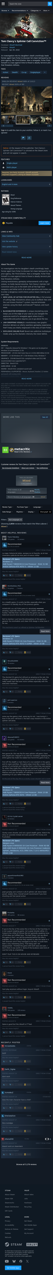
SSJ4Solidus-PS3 (14, 586)
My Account (29, 1233)
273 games (11, 539)
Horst (10, 973)
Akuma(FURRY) (13, 737)
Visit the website (9, 241)
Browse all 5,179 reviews (26, 1164)
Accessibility (9, 1225)
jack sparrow (12, 700)
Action (5, 72)
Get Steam (28, 1221)
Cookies (8, 1233)
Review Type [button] (7, 507)
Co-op (24, 72)
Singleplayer (35, 72)
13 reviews (11, 819)
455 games (11, 915)
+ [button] (44, 72)
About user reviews (27, 468)
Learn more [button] (44, 223)
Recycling (27, 1207)
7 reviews (20, 588)
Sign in (4, 130)
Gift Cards (8, 1211)
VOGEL (10, 1008)
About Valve (28, 1194)
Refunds (8, 1237)
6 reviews (11, 702)
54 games (11, 588)
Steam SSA (9, 1199)
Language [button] (37, 507)
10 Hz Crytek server (15, 816)
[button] (5, 10)
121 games (11, 739)
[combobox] (28, 4)
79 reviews (11, 663)
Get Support (28, 1229)
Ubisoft (12, 47)
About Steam (10, 1194)
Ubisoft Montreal (15, 45)
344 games (11, 1010)
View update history (10, 247)
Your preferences (42, 468)
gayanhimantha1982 (15, 875)
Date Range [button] (6, 512)
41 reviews (20, 739)
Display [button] (30, 512)
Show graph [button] (44, 512)
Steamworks (9, 1203)
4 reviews (11, 975)
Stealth (15, 72)
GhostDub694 (13, 661)
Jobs (26, 1199)
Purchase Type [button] (22, 507)
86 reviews (21, 915)
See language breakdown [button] (10, 468)
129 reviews (21, 1010)
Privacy (7, 1221)
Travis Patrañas (13, 537)
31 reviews (21, 539)
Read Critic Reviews (22, 452)
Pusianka (11, 913)
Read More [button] (45, 631)
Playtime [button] (19, 512)
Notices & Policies (11, 1229)
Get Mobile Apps (13, 1268)
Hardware (28, 1203)
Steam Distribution (12, 1207)
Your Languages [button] (14, 520)
